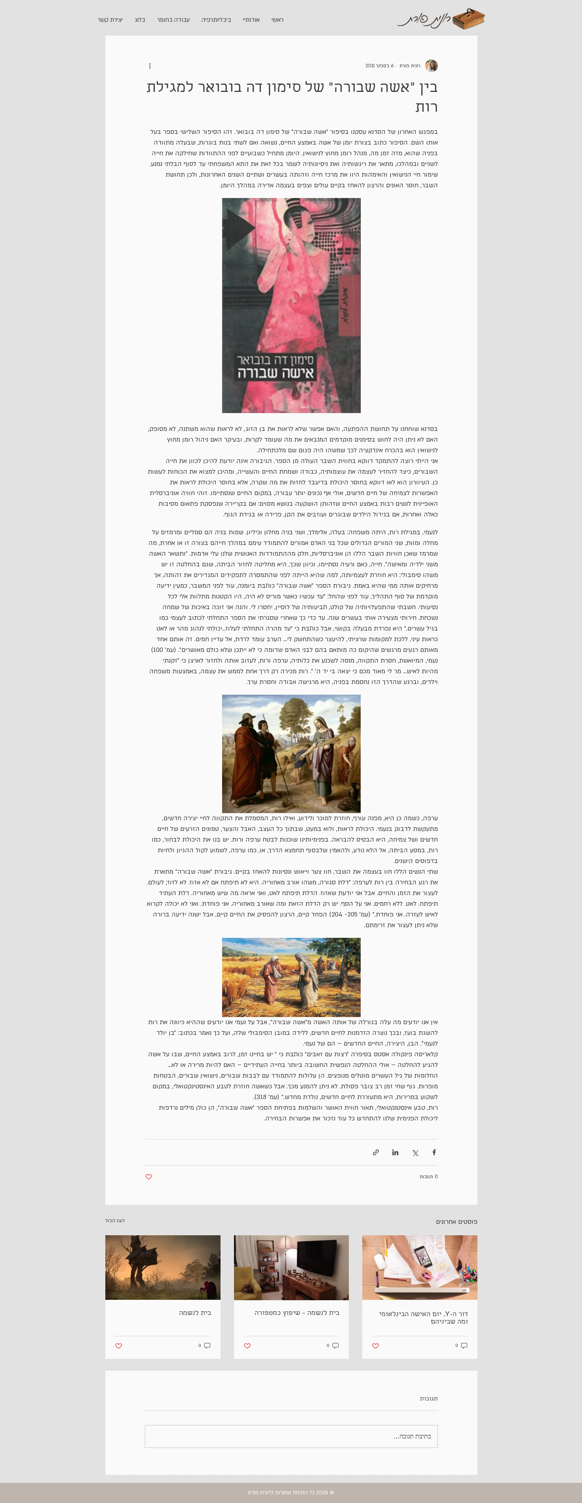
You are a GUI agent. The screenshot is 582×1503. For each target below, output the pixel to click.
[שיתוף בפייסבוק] (434, 1152)
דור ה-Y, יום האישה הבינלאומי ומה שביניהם (423, 1318)
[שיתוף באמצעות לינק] (376, 1152)
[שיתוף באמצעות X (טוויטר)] (414, 1152)
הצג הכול (115, 1220)
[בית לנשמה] (163, 1267)
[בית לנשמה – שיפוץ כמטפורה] (291, 1267)
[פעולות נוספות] (149, 65)
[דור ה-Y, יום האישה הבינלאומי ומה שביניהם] (419, 1267)
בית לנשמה (195, 1313)
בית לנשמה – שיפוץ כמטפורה (297, 1313)
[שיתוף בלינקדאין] (395, 1152)
